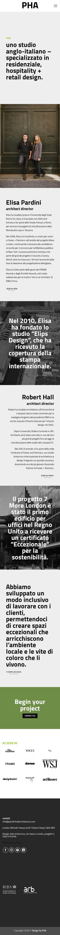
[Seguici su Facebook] (5, 850)
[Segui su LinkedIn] (23, 850)
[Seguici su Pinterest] (17, 850)
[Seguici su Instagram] (11, 850)
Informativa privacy (12, 842)
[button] (56, 6)
